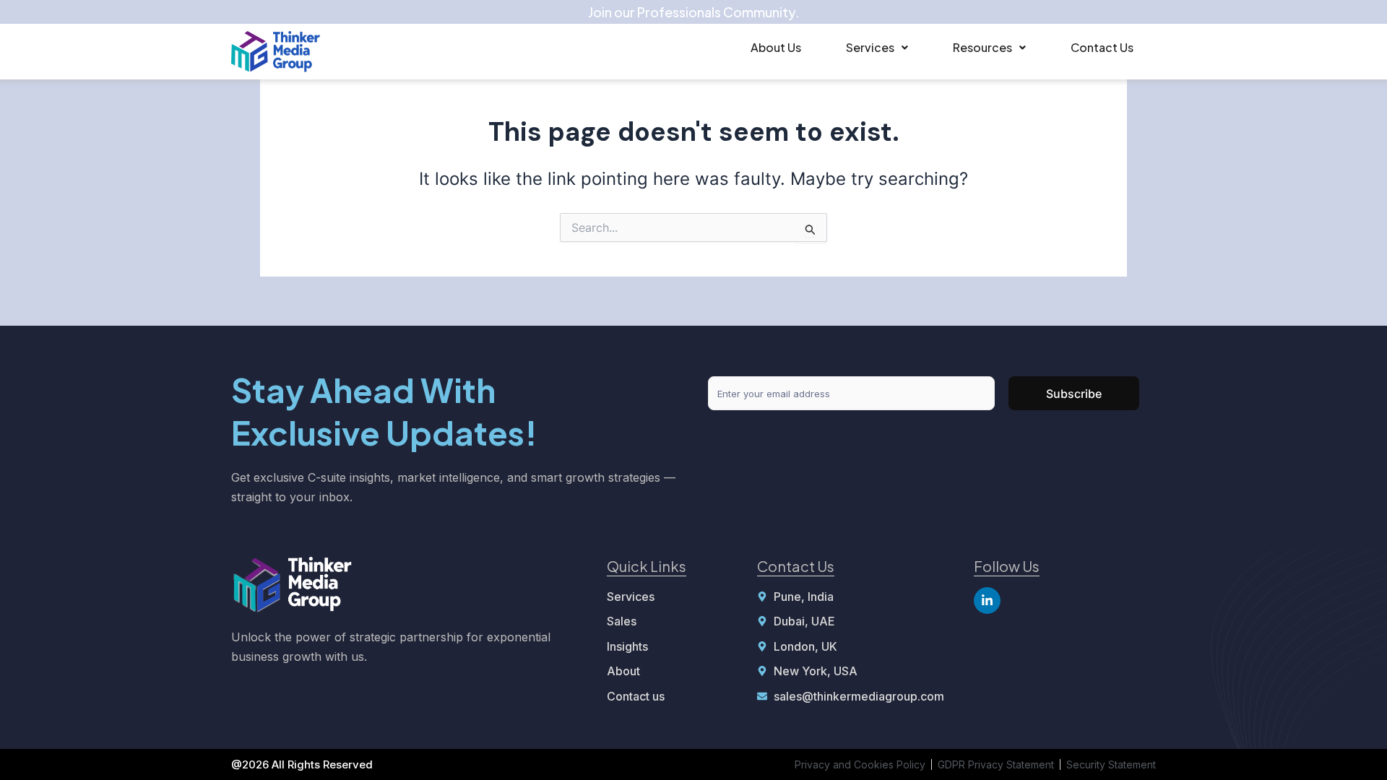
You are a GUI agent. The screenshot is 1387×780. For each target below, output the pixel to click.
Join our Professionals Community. (694, 12)
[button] (877, 47)
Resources (982, 47)
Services (870, 47)
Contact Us (1102, 47)
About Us (776, 47)
